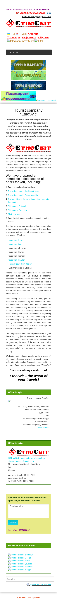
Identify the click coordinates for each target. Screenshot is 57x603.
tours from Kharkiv (17, 260)
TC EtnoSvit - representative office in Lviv (26, 458)
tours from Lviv (15, 244)
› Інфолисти (29, 37)
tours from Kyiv (15, 240)
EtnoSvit (47, 584)
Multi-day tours (14, 214)
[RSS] (26, 30)
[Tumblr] (42, 30)
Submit (13, 522)
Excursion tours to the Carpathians (23, 191)
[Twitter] (46, 30)
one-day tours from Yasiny (20, 264)
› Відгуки (43, 37)
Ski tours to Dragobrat (17, 210)
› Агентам (32, 34)
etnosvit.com (43, 427)
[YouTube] (34, 30)
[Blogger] (50, 30)
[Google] (30, 30)
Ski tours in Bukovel (17, 206)
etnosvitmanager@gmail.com (21, 461)
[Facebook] (38, 30)
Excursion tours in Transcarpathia (23, 195)
